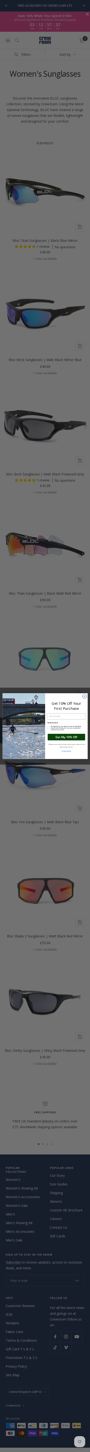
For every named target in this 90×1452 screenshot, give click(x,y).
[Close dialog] (84, 696)
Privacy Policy (66, 751)
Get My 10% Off (66, 737)
